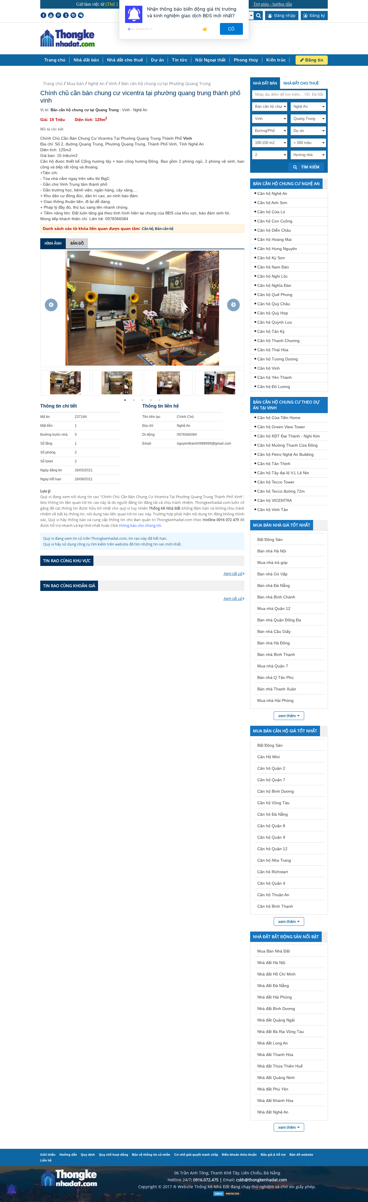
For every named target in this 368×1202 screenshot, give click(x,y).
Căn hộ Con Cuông (274, 221)
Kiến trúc (276, 59)
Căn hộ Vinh (268, 368)
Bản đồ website (301, 1154)
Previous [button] (51, 305)
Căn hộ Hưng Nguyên (277, 248)
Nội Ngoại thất (210, 59)
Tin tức (179, 59)
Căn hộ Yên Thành (274, 377)
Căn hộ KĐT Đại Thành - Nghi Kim (288, 436)
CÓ (231, 29)
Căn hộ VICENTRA (274, 500)
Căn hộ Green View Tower (281, 427)
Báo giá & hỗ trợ (273, 1154)
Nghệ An (96, 83)
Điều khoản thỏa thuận (239, 1154)
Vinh (113, 83)
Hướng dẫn (68, 1154)
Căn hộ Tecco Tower (275, 482)
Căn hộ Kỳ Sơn (271, 258)
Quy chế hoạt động (113, 1154)
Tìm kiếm (309, 167)
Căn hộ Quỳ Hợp (272, 313)
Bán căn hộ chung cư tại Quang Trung (85, 110)
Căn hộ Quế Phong (274, 294)
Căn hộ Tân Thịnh (273, 463)
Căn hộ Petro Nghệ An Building (285, 454)
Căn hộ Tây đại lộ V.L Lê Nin (283, 473)
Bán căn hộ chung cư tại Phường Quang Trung (166, 83)
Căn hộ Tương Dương (277, 359)
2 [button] (134, 400)
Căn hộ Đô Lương (273, 386)
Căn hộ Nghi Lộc (272, 276)
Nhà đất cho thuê (125, 59)
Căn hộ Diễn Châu (274, 230)
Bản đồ (77, 243)
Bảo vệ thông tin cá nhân (151, 1154)
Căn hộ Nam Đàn (273, 267)
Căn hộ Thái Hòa (272, 349)
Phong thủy (246, 59)
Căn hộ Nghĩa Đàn (274, 285)
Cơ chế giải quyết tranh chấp (196, 1154)
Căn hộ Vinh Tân (272, 509)
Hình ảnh (53, 243)
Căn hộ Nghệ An (272, 193)
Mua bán (75, 83)
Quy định (88, 1154)
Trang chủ (55, 59)
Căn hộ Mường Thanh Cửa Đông (287, 445)
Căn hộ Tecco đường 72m (281, 491)
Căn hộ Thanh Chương (278, 340)
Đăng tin (313, 59)
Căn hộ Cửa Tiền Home (278, 417)
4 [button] (151, 400)
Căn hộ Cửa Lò (271, 212)
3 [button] (142, 400)
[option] (142, 308)
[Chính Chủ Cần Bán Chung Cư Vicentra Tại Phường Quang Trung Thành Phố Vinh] (142, 307)
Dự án (157, 59)
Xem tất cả (232, 573)
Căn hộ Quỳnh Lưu (274, 322)
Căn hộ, (148, 229)
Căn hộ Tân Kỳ (271, 331)
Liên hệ (45, 1160)
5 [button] (159, 400)
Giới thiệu (47, 1154)
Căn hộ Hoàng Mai (274, 239)
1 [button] (125, 400)
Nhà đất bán (86, 59)
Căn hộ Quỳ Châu (273, 304)
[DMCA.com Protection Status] (227, 1195)
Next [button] (233, 305)
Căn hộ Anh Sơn (272, 202)
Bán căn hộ (164, 229)
